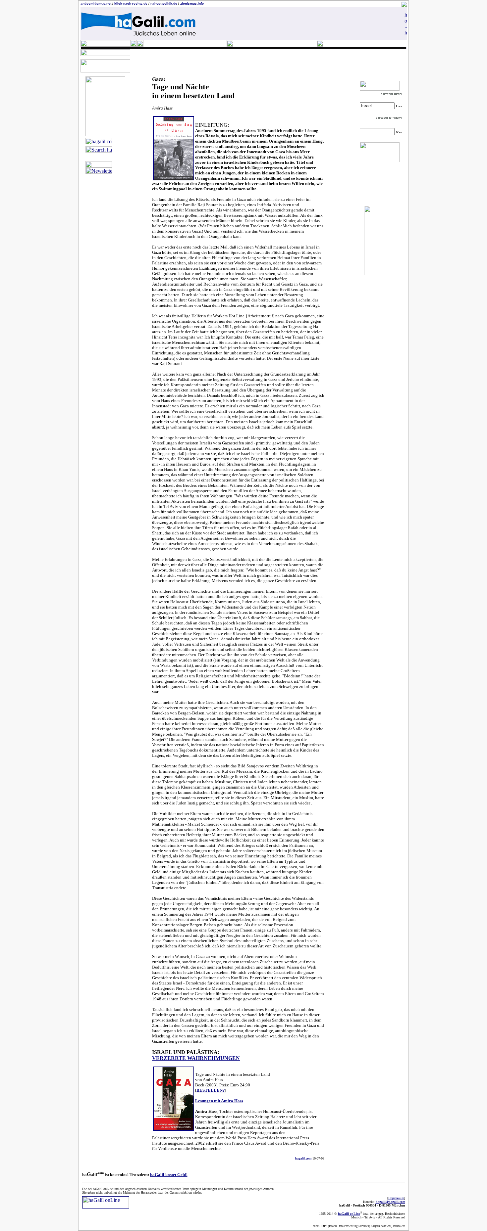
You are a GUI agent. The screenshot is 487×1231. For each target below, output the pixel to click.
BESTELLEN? (210, 1090)
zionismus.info (192, 3)
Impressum (396, 1198)
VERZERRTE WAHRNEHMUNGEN (196, 1058)
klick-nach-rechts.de (130, 3)
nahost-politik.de (163, 3)
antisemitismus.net (96, 3)
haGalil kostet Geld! (169, 1174)
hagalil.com (303, 1158)
